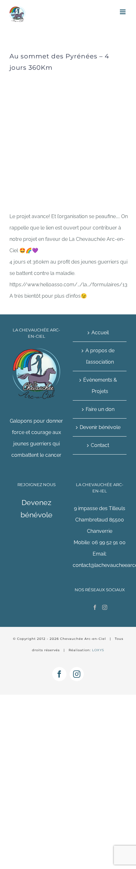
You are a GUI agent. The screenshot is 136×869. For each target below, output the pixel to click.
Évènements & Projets (100, 385)
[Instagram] (104, 607)
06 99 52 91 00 (109, 542)
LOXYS (98, 650)
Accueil (100, 333)
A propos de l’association (99, 356)
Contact (100, 445)
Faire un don (100, 409)
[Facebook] (94, 607)
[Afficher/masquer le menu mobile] (123, 12)
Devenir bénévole (100, 427)
